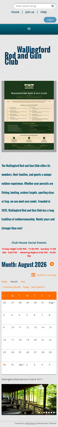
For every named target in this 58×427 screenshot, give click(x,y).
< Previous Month (11, 286)
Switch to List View (46, 275)
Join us (30, 12)
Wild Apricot (31, 423)
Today (26, 286)
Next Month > (38, 286)
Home (15, 12)
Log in (50, 19)
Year (23, 281)
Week (4, 281)
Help (44, 12)
